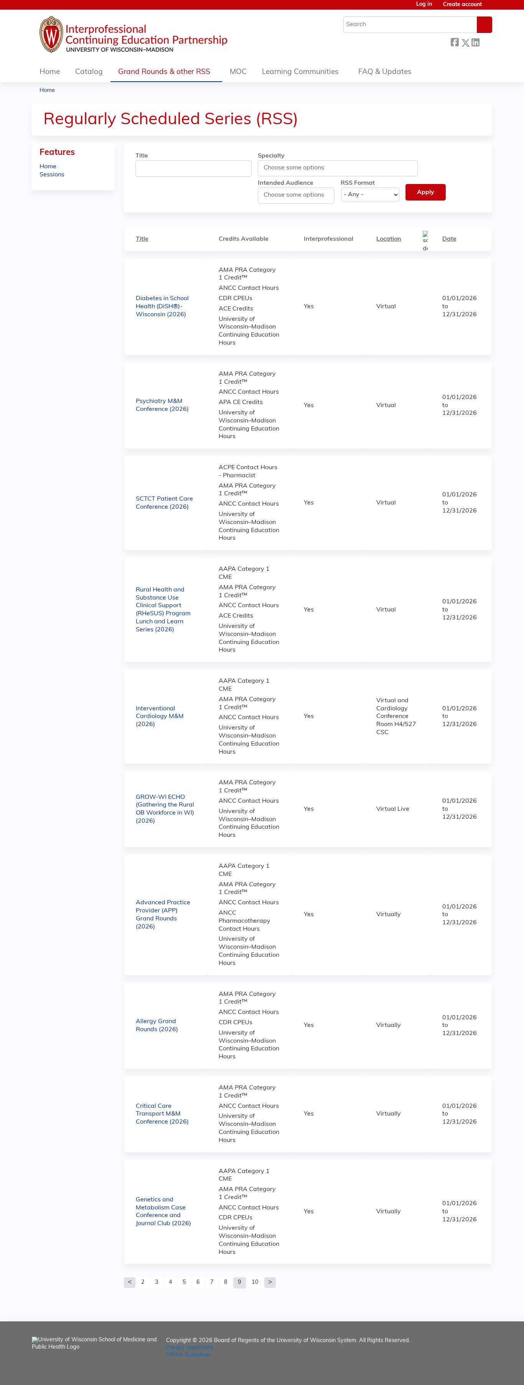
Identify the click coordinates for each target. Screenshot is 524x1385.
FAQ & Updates (385, 72)
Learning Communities (300, 72)
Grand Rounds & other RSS (164, 72)
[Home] (156, 36)
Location (388, 239)
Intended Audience (285, 183)
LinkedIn (475, 41)
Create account (462, 5)
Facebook (454, 41)
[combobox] (298, 168)
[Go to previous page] (129, 1282)
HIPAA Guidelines (188, 1355)
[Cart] (490, 8)
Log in (424, 4)
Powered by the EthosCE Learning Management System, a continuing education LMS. (465, 1372)
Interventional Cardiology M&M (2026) (160, 717)
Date (449, 239)
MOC (238, 72)
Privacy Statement (189, 1348)
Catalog (89, 72)
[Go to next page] (270, 1282)
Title (141, 156)
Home (50, 72)
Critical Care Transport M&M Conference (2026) (162, 1114)
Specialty (271, 156)
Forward (485, 41)
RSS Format (358, 183)
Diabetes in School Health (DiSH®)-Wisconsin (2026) (162, 307)
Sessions (52, 175)
